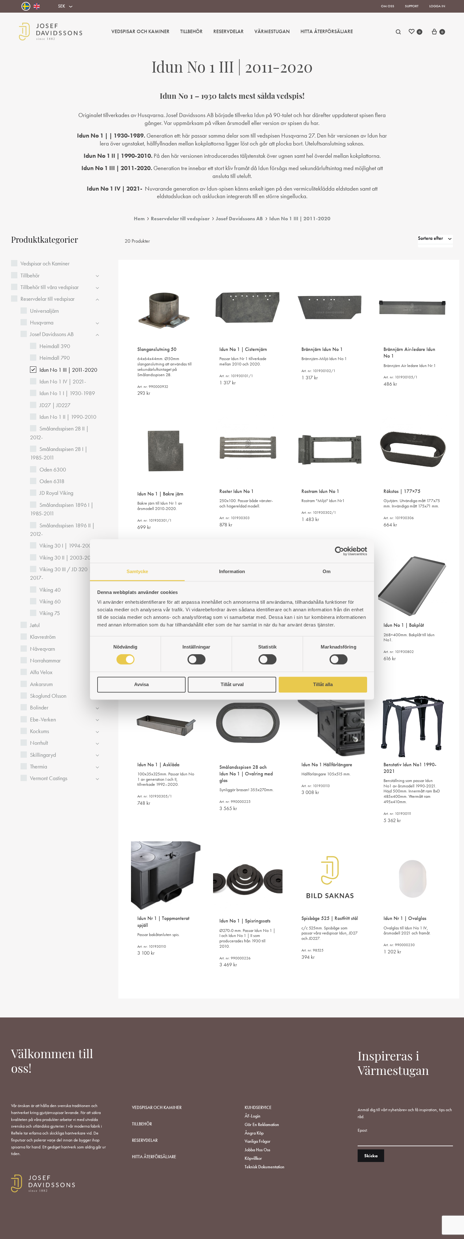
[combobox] (435, 241)
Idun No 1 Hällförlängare (326, 764)
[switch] (196, 660)
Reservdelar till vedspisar (180, 218)
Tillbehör (191, 31)
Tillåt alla (323, 684)
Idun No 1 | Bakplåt (404, 625)
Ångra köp (254, 1133)
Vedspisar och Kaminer (140, 31)
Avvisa (141, 684)
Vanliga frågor (258, 1141)
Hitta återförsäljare (154, 1156)
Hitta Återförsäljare (326, 31)
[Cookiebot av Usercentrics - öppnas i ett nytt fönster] (339, 551)
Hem (139, 218)
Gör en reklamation (262, 1124)
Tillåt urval (232, 684)
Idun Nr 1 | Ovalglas (405, 918)
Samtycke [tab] (137, 571)
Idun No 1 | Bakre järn (160, 493)
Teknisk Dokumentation (264, 1167)
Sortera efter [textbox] (430, 238)
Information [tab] (232, 571)
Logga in (437, 6)
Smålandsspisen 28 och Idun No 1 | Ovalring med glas (246, 774)
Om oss (387, 6)
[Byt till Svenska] (25, 6)
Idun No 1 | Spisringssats (245, 920)
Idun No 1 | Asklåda (158, 764)
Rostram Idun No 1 (320, 491)
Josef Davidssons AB (239, 218)
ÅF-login (252, 1116)
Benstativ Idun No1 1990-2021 (410, 767)
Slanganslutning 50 (156, 349)
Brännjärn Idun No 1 (322, 349)
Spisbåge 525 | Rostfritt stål (329, 918)
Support (412, 6)
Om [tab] (326, 571)
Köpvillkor (253, 1158)
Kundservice (258, 1107)
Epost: (363, 1130)
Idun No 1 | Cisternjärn (243, 349)
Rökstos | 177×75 (402, 491)
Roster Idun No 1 (236, 491)
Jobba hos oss (257, 1150)
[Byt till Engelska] (36, 6)
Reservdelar (228, 31)
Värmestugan (272, 31)
